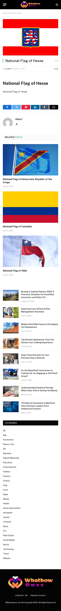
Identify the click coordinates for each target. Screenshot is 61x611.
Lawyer (6, 517)
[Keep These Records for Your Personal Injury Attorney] (11, 358)
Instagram (7, 513)
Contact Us (21, 595)
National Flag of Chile (15, 270)
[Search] (56, 4)
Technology (8, 549)
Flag (56, 69)
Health (6, 503)
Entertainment (9, 467)
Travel (6, 554)
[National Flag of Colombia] (30, 207)
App (5, 435)
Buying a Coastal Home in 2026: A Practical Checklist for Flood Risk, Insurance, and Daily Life (37, 294)
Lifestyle (7, 522)
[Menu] (5, 4)
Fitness (6, 481)
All (4, 430)
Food (5, 490)
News (5, 526)
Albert (8, 69)
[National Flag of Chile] (30, 251)
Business (7, 453)
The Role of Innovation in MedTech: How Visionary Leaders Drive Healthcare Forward (38, 406)
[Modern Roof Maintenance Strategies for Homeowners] (11, 328)
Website (6, 558)
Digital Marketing (11, 458)
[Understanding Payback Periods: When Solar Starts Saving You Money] (11, 391)
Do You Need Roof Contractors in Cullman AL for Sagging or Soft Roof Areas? (39, 373)
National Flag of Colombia (17, 226)
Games (6, 499)
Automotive (8, 440)
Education (7, 462)
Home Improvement (12, 508)
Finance (6, 476)
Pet (4, 531)
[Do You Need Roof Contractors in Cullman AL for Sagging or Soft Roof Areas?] (11, 374)
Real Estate (8, 535)
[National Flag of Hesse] (30, 37)
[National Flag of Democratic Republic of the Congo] (30, 159)
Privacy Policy (38, 595)
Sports (6, 544)
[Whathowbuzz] (30, 4)
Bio (4, 449)
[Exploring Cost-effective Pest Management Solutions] (11, 312)
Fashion (6, 471)
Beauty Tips (8, 444)
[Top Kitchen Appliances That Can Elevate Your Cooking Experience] (11, 343)
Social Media (9, 540)
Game (5, 494)
